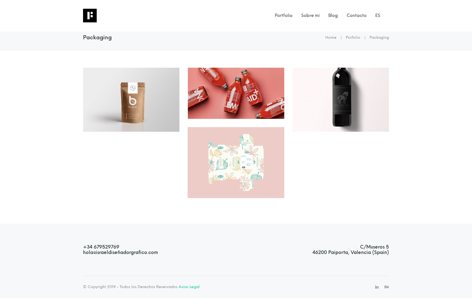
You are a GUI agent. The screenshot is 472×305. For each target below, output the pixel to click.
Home (331, 37)
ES (377, 15)
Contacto (357, 15)
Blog (333, 15)
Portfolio (284, 15)
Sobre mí (310, 15)
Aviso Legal (189, 286)
